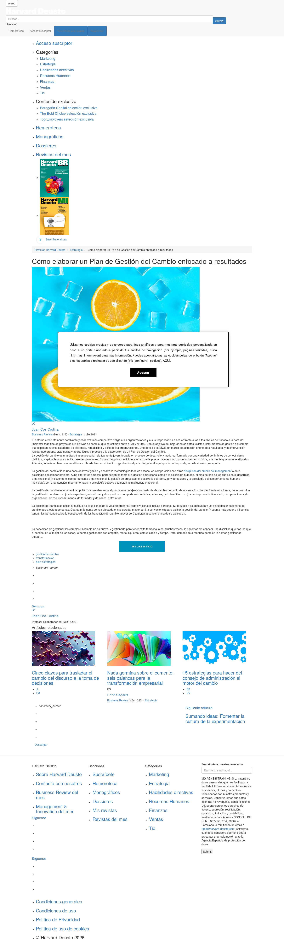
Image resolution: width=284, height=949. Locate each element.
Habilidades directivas (57, 69)
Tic (42, 92)
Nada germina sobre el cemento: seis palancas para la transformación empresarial (140, 677)
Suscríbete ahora (56, 239)
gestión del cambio (47, 554)
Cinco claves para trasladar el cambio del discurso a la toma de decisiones (65, 677)
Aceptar (143, 372)
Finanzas (47, 81)
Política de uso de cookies (62, 928)
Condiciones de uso (56, 910)
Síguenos (39, 817)
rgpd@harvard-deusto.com (218, 829)
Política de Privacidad (58, 919)
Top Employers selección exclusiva (67, 118)
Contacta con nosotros (59, 783)
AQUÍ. (167, 360)
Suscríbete (104, 774)
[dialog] (143, 359)
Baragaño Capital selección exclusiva (69, 107)
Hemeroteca (16, 31)
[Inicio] (116, 11)
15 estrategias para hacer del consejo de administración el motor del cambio (212, 677)
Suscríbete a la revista (70, 31)
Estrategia (48, 63)
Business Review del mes (57, 794)
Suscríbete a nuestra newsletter (222, 764)
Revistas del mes (53, 154)
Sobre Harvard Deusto (59, 774)
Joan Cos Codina (45, 429)
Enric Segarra (117, 694)
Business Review (42, 434)
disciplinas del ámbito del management (208, 471)
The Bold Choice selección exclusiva (68, 113)
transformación (45, 558)
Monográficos (49, 136)
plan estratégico (45, 562)
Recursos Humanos (55, 75)
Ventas (45, 87)
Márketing (47, 58)
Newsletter (97, 31)
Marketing (159, 774)
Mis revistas (105, 810)
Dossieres (46, 145)
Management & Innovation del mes (55, 809)
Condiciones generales (59, 901)
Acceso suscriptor (40, 31)
